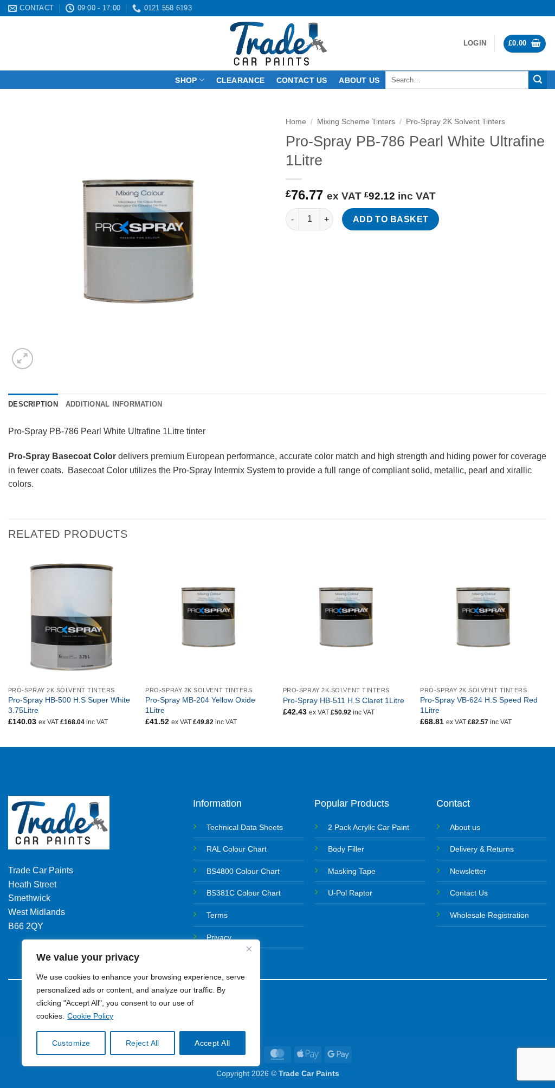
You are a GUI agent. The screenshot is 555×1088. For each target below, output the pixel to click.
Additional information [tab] (114, 404)
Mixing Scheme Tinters (356, 122)
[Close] (248, 948)
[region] (141, 1002)
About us (359, 80)
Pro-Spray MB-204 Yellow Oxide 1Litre (200, 705)
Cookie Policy (90, 1016)
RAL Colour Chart (236, 849)
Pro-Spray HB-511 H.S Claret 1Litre (343, 700)
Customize (71, 1043)
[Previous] (9, 649)
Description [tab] (33, 404)
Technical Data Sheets (244, 827)
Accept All (212, 1043)
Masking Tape (352, 871)
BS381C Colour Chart (243, 893)
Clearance (240, 80)
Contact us (301, 80)
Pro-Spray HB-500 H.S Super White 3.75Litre (69, 705)
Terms (217, 915)
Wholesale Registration (489, 915)
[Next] (546, 649)
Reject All (142, 1043)
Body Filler (346, 849)
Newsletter (468, 871)
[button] (474, 43)
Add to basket (391, 219)
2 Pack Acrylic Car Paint (368, 827)
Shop (186, 80)
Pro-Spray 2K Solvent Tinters (455, 122)
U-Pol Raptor (350, 893)
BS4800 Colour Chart (243, 871)
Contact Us (469, 893)
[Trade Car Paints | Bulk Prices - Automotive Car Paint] (278, 43)
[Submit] (537, 79)
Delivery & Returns (482, 849)
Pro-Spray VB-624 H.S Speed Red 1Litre (479, 705)
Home (296, 122)
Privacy (218, 937)
